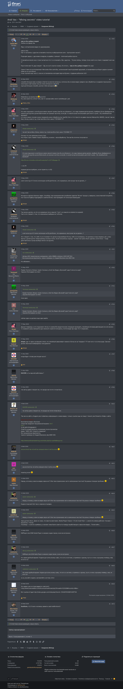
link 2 (22, 425)
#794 (113, 304)
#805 (113, 510)
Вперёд (44, 34)
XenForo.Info (21, 685)
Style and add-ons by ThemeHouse (17, 683)
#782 (113, 79)
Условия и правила (71, 678)
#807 (113, 547)
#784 (113, 109)
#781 (113, 39)
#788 (113, 193)
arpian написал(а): (28, 497)
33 (39, 34)
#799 (113, 387)
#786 (113, 146)
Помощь (101, 678)
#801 (113, 446)
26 (24, 34)
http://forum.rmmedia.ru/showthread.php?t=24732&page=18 (40, 160)
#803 (113, 478)
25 (21, 34)
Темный (15, 678)
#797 (113, 354)
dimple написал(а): (28, 128)
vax (10, 22)
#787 (113, 178)
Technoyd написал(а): (29, 289)
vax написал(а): (27, 252)
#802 (113, 463)
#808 (113, 565)
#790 (113, 226)
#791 (113, 249)
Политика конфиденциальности (88, 678)
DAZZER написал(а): (29, 407)
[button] (42, 11)
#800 (113, 404)
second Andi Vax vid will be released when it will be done (39, 449)
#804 (113, 493)
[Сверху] (112, 678)
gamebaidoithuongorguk (34, 667)
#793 (113, 286)
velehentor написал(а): (29, 569)
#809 (113, 584)
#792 (113, 267)
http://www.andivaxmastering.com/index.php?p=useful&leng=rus (41, 440)
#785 (113, 125)
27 (27, 34)
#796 (113, 339)
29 (33, 34)
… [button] (18, 34)
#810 (113, 604)
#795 (113, 324)
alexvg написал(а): (28, 550)
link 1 (51, 423)
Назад (12, 34)
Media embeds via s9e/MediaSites (18, 687)
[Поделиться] (110, 39)
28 (30, 34)
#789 (113, 209)
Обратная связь (60, 678)
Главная (107, 678)
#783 (113, 94)
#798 (113, 370)
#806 (113, 530)
